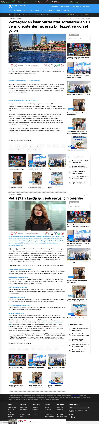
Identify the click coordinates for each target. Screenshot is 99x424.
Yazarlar (59, 10)
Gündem (25, 10)
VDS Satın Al (60, 414)
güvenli (20, 349)
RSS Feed (34, 414)
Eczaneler (88, 6)
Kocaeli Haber (75, 395)
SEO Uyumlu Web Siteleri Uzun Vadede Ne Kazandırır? (35, 14)
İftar (48, 146)
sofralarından (20, 149)
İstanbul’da (55, 146)
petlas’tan (48, 349)
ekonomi (17, 146)
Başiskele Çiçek (48, 414)
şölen (28, 149)
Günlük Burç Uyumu (25, 414)
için (27, 349)
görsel (31, 146)
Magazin (44, 10)
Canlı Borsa (66, 6)
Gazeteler (51, 10)
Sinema (22, 416)
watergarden (37, 149)
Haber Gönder (23, 407)
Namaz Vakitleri (77, 6)
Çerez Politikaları (12, 409)
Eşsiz (25, 146)
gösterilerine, (40, 146)
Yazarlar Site (60, 407)
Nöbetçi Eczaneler (36, 412)
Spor (31, 10)
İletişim (66, 10)
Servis (10, 10)
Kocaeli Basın (12, 18)
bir (10, 146)
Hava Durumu (55, 6)
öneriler (40, 349)
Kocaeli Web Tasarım (62, 416)
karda (33, 349)
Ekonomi (37, 10)
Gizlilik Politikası (12, 407)
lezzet (11, 149)
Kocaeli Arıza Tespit (49, 416)
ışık (63, 146)
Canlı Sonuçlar (35, 409)
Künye (9, 412)
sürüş (56, 349)
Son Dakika (17, 10)
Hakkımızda (11, 414)
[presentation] (13, 15)
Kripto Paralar (60, 409)
